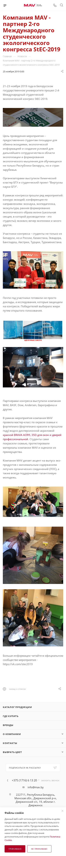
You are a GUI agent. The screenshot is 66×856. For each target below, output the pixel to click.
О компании (12, 734)
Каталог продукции (17, 707)
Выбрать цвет (12, 752)
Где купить (10, 716)
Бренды (8, 725)
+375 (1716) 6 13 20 (24, 780)
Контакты (10, 743)
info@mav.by (36, 787)
